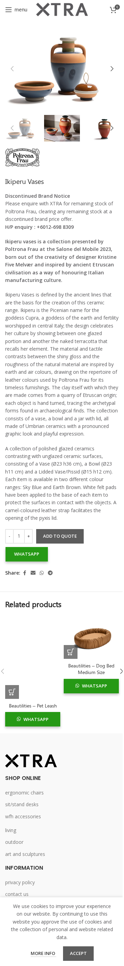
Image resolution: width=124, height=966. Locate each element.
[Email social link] (33, 573)
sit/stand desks (22, 804)
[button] (12, 69)
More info (43, 953)
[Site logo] (62, 9)
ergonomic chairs (24, 792)
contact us (17, 894)
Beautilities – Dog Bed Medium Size (91, 669)
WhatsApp (26, 554)
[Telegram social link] (50, 573)
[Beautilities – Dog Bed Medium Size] (91, 637)
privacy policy (20, 882)
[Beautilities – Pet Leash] (32, 657)
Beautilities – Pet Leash (33, 705)
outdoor (14, 842)
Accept (78, 953)
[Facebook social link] (24, 573)
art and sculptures (25, 854)
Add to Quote (60, 536)
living (10, 830)
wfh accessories (23, 816)
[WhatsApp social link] (42, 573)
